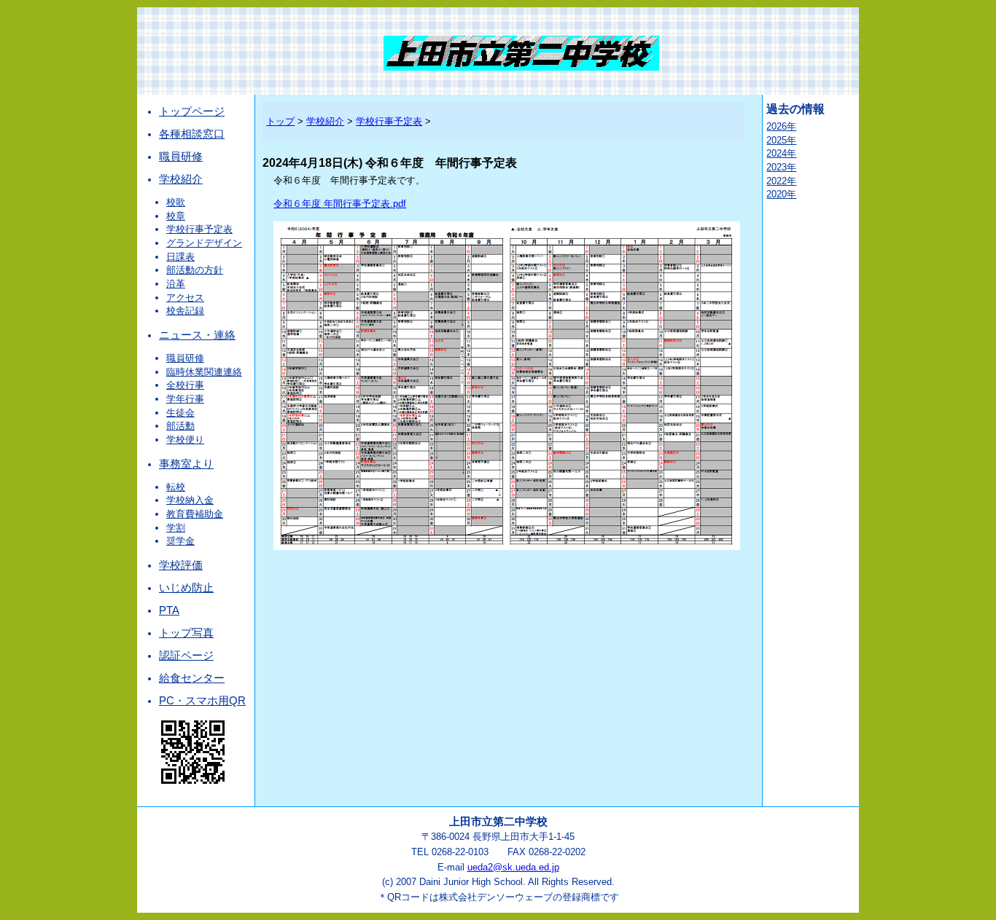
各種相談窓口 (192, 134)
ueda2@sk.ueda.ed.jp (513, 867)
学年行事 (185, 398)
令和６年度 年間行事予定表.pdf (339, 203)
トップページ (192, 111)
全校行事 (185, 385)
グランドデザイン (204, 242)
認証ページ (186, 655)
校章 (175, 216)
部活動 (180, 425)
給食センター (192, 678)
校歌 (175, 202)
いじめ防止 (186, 588)
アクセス (185, 297)
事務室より (186, 464)
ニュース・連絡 (197, 335)
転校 (175, 486)
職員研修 (181, 156)
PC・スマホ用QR (202, 701)
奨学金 (180, 540)
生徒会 (180, 412)
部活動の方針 (194, 269)
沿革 (175, 283)
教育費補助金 (194, 513)
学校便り (185, 439)
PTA (169, 610)
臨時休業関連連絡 (204, 371)
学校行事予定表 (199, 229)
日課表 (180, 256)
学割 (175, 527)
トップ (280, 121)
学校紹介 (181, 179)
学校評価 (181, 565)
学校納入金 (190, 500)
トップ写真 (186, 633)
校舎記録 (185, 310)
